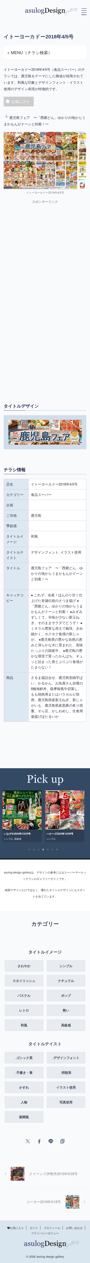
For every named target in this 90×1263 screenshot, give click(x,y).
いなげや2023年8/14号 (60, 833)
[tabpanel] (22, 816)
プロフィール (52, 1228)
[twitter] (27, 1141)
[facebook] (39, 1141)
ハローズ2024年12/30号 (17, 833)
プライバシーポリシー (45, 1233)
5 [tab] (47, 849)
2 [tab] (34, 849)
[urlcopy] (62, 1141)
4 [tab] (43, 849)
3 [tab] (38, 849)
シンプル (9, 838)
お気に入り (20, 101)
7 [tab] (57, 849)
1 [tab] (29, 849)
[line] (50, 1141)
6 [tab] (52, 849)
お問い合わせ (74, 1228)
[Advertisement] (45, 254)
